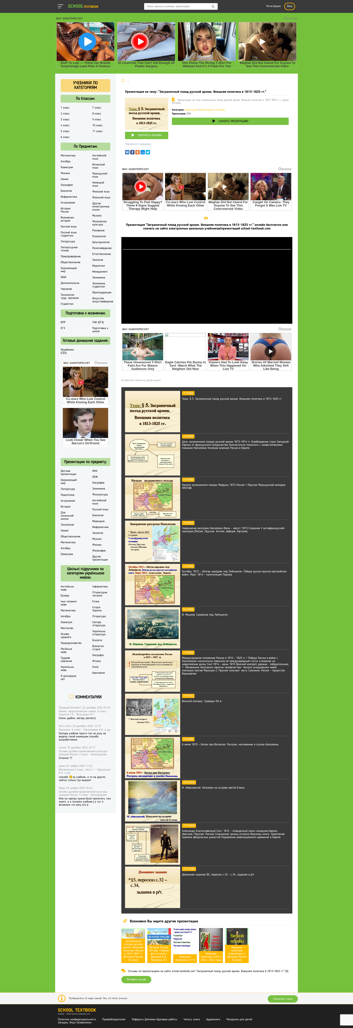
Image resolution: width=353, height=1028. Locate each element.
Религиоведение (102, 248)
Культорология (101, 242)
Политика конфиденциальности (77, 1019)
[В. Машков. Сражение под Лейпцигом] (152, 647)
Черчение (66, 289)
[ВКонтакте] (127, 153)
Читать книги (191, 1019)
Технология (67, 524)
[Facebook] (132, 153)
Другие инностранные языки (100, 206)
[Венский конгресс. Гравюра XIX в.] (152, 734)
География (67, 185)
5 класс (65, 131)
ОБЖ (63, 277)
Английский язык (99, 157)
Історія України (96, 609)
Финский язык (101, 191)
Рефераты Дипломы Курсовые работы (154, 1019)
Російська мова (66, 651)
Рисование (98, 230)
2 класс (65, 113)
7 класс (96, 107)
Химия (64, 179)
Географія (98, 655)
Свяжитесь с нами (282, 999)
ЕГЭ (63, 328)
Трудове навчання (66, 660)
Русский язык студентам (69, 234)
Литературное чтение (69, 249)
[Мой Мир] (142, 153)
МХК (94, 471)
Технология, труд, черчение (70, 297)
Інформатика (100, 586)
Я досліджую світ (68, 678)
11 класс (97, 131)
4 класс (65, 125)
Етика (95, 601)
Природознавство (71, 643)
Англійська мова (67, 588)
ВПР (63, 322)
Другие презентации (100, 558)
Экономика (98, 277)
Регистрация (273, 6)
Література (99, 616)
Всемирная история (67, 219)
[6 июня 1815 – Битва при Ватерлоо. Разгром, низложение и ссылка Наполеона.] (152, 777)
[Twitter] (148, 153)
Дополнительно (70, 283)
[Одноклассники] (137, 153)
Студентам (67, 304)
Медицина (98, 521)
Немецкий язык (98, 184)
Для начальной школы (67, 515)
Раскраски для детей (239, 1019)
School (83, 6)
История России (65, 210)
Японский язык (101, 197)
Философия (99, 550)
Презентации (191, 110)
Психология (99, 236)
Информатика (69, 196)
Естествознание (101, 254)
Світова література (99, 624)
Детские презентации (68, 473)
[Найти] (213, 6)
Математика (68, 155)
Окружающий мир (69, 270)
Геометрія (66, 622)
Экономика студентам (98, 285)
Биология (66, 191)
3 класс (65, 119)
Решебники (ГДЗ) (67, 351)
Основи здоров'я (66, 636)
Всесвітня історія (98, 648)
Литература (68, 241)
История (65, 506)
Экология (97, 260)
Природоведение (71, 256)
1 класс (65, 107)
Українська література (99, 633)
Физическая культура (99, 223)
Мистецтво (67, 628)
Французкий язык (99, 175)
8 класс (96, 113)
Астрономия (68, 202)
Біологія (97, 640)
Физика (65, 173)
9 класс (96, 119)
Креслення (98, 673)
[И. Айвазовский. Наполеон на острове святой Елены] (152, 820)
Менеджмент (100, 271)
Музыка (96, 215)
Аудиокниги (213, 1019)
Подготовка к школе (100, 330)
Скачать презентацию (233, 121)
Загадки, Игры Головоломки (74, 1022)
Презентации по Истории (212, 110)
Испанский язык (98, 166)
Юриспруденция (101, 292)
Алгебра (65, 161)
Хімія (95, 667)
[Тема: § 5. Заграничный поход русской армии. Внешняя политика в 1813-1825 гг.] (152, 431)
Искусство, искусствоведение (102, 300)
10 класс (97, 125)
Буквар (65, 595)
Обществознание (70, 262)
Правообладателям (113, 1019)
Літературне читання (99, 594)
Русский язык (69, 226)
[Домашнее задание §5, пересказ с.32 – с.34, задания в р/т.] (152, 907)
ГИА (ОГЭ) (98, 322)
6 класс (65, 137)
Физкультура (100, 494)
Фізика (96, 661)
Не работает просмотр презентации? (141, 380)
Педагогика (67, 495)
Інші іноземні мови (69, 603)
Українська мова (67, 669)
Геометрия (67, 167)
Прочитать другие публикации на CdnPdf (207, 322)
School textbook (77, 1010)
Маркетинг (98, 265)
